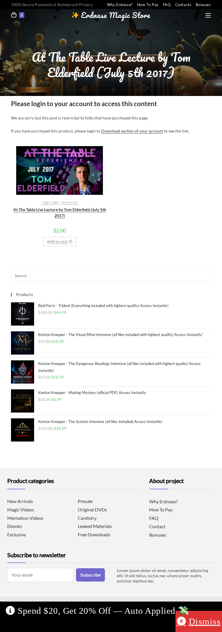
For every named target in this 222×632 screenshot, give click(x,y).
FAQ (167, 4)
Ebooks (14, 526)
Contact (157, 526)
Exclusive (16, 534)
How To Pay (148, 4)
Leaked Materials (95, 526)
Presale (85, 501)
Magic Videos (50, 202)
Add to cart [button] (57, 241)
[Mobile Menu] (208, 14)
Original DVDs (92, 509)
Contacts (183, 4)
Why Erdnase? (120, 4)
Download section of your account (132, 130)
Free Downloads (94, 534)
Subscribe (90, 574)
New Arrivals (69, 202)
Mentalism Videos (25, 518)
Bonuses (203, 4)
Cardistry (87, 518)
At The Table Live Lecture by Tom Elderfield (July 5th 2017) (59, 212)
